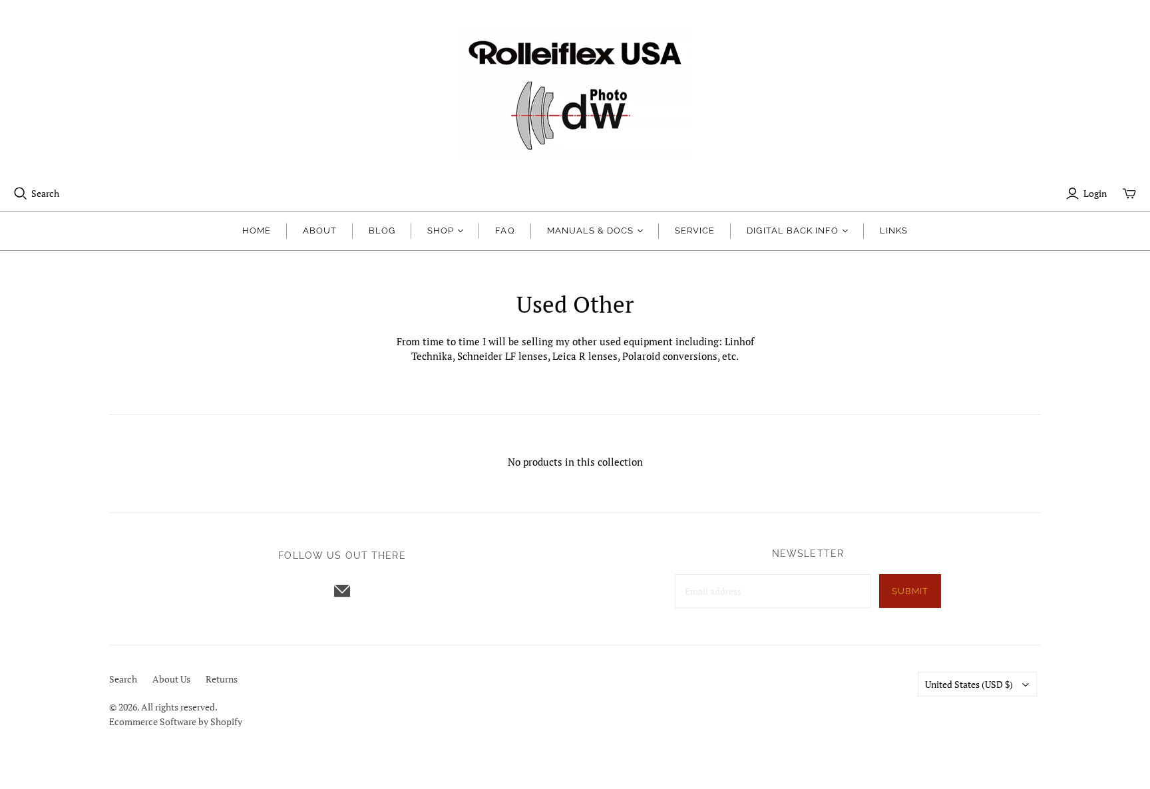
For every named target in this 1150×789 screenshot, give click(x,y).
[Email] (342, 591)
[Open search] (20, 193)
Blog (382, 231)
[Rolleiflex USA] (575, 93)
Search (45, 193)
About (320, 231)
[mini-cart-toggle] (1129, 193)
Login (1095, 193)
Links (894, 231)
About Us (171, 679)
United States (969, 684)
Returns (222, 679)
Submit (910, 591)
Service (695, 231)
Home (256, 231)
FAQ (504, 231)
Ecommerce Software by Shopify (175, 721)
